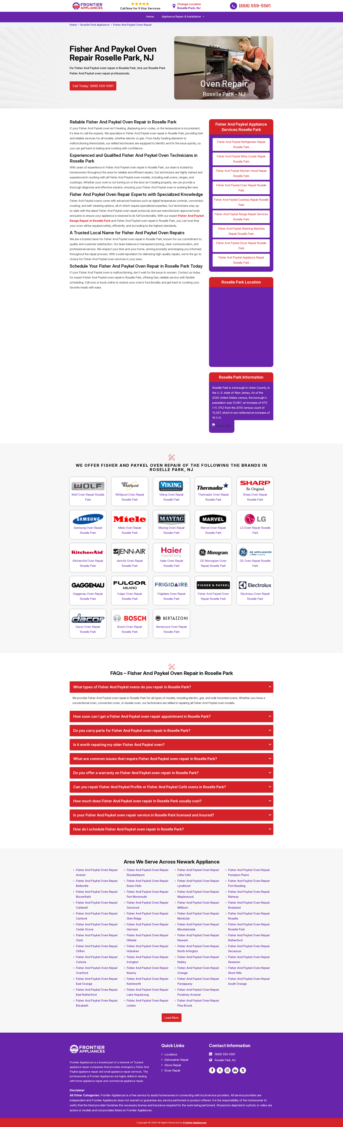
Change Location (189, 6)
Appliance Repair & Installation (181, 16)
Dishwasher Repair (176, 1060)
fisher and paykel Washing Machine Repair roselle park (241, 231)
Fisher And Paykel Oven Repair (132, 24)
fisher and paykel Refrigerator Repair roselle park (241, 144)
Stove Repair (172, 1065)
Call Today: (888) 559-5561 (93, 86)
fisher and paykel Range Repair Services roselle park (241, 216)
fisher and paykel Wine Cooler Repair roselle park (241, 159)
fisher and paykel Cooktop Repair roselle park (241, 202)
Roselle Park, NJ (225, 1060)
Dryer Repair (172, 1070)
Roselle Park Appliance (95, 24)
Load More (172, 1017)
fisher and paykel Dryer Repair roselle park (241, 245)
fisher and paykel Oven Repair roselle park (241, 187)
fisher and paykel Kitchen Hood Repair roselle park (241, 173)
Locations (170, 1054)
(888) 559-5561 (255, 5)
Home (150, 16)
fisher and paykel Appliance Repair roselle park (241, 260)
